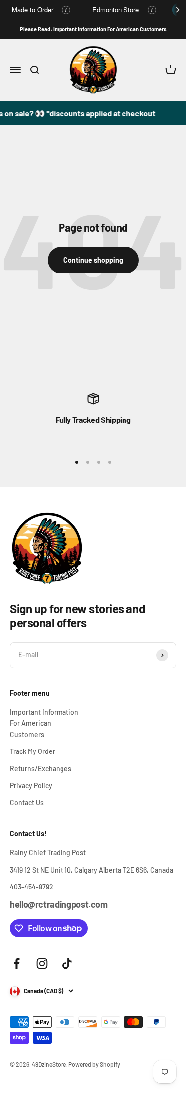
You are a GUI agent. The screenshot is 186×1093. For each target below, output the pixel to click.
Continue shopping (93, 260)
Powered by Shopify (94, 1064)
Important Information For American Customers (44, 723)
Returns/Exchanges (40, 768)
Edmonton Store (115, 9)
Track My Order (32, 751)
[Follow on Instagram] (42, 963)
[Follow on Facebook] (16, 963)
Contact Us (27, 802)
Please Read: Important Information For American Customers (93, 29)
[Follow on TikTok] (67, 963)
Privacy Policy (31, 785)
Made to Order (32, 9)
